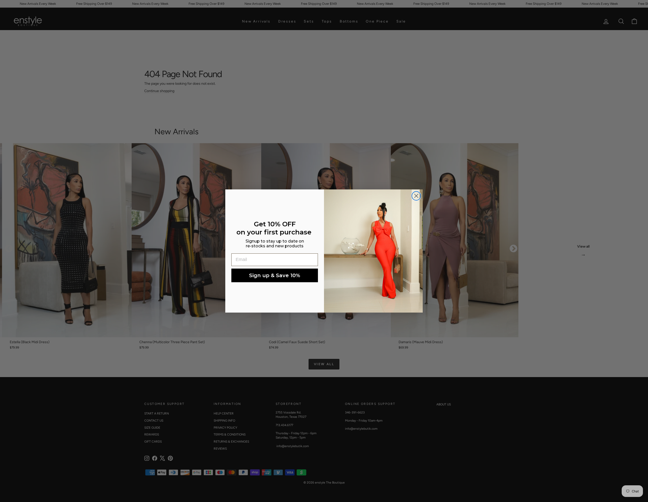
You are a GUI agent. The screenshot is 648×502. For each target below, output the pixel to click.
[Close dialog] (416, 195)
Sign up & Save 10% (274, 275)
